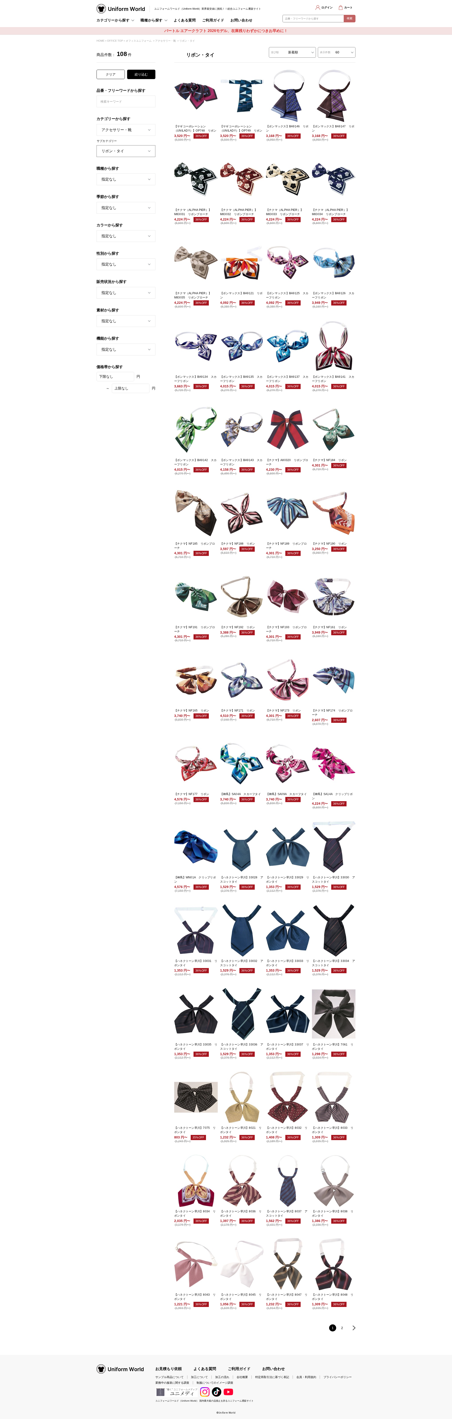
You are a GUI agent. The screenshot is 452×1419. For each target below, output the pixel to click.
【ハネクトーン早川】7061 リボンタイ (332, 1046)
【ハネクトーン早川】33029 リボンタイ (287, 879)
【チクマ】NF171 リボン (237, 710)
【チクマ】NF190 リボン (329, 543)
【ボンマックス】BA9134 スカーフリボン (195, 379)
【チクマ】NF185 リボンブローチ (194, 546)
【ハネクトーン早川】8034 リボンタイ (195, 1213)
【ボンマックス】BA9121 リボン (241, 295)
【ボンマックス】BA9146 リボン (287, 128)
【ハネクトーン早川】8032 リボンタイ (286, 1130)
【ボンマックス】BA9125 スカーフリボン (287, 295)
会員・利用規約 (306, 1377)
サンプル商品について (169, 1377)
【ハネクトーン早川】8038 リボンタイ (332, 1213)
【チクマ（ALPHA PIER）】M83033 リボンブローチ (284, 212)
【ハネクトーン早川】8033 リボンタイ (332, 1130)
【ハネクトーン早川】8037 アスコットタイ (286, 1213)
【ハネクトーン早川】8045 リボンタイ (241, 1297)
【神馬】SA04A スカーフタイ (240, 794)
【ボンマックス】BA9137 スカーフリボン (287, 379)
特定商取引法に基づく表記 (272, 1377)
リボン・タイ (187, 40)
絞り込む (141, 74)
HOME (100, 40)
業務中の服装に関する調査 (172, 1382)
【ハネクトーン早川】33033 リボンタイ (287, 963)
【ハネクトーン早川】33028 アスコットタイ (241, 879)
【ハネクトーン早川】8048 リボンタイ (332, 1297)
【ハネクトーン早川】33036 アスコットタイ (241, 1046)
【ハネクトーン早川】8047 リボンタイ (286, 1297)
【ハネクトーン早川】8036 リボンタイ (241, 1213)
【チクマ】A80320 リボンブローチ (287, 462)
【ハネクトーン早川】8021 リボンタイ (241, 1130)
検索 (350, 18)
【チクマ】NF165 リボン (191, 710)
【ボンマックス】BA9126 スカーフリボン (333, 295)
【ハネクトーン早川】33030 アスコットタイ (333, 879)
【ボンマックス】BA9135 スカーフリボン (241, 379)
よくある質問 (185, 20)
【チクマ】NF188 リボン (237, 543)
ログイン (327, 7)
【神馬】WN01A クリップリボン (195, 879)
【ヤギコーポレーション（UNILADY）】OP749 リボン (241, 128)
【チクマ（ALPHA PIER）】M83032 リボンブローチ (238, 212)
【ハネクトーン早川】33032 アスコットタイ (241, 963)
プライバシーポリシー (337, 1377)
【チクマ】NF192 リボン (237, 627)
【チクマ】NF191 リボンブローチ (194, 629)
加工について (199, 1377)
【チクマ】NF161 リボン (329, 627)
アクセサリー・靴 (165, 40)
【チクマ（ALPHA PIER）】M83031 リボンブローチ (192, 212)
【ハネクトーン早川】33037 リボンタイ (287, 1046)
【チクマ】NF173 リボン (283, 710)
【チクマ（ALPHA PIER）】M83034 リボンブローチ (330, 212)
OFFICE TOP (115, 40)
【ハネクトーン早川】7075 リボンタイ (195, 1130)
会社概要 (242, 1377)
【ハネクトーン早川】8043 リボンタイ (195, 1297)
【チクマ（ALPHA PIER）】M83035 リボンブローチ (192, 295)
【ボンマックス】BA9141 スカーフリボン (333, 379)
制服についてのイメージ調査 (215, 1382)
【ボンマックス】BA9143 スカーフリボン (241, 462)
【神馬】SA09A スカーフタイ (286, 794)
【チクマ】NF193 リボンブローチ (286, 629)
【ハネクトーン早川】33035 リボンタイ (195, 1046)
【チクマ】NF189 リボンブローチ (286, 546)
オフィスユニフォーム (139, 40)
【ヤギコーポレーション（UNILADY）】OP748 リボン (195, 128)
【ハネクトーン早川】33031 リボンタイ (195, 963)
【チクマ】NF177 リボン (191, 794)
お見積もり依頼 (168, 1369)
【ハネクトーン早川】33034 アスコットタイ (333, 963)
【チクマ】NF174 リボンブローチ (332, 712)
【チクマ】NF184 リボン (329, 460)
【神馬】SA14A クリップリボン (332, 796)
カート (348, 7)
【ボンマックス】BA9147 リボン (333, 128)
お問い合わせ (241, 20)
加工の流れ (222, 1377)
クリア (111, 74)
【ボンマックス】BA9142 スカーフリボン (195, 462)
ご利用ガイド (213, 20)
